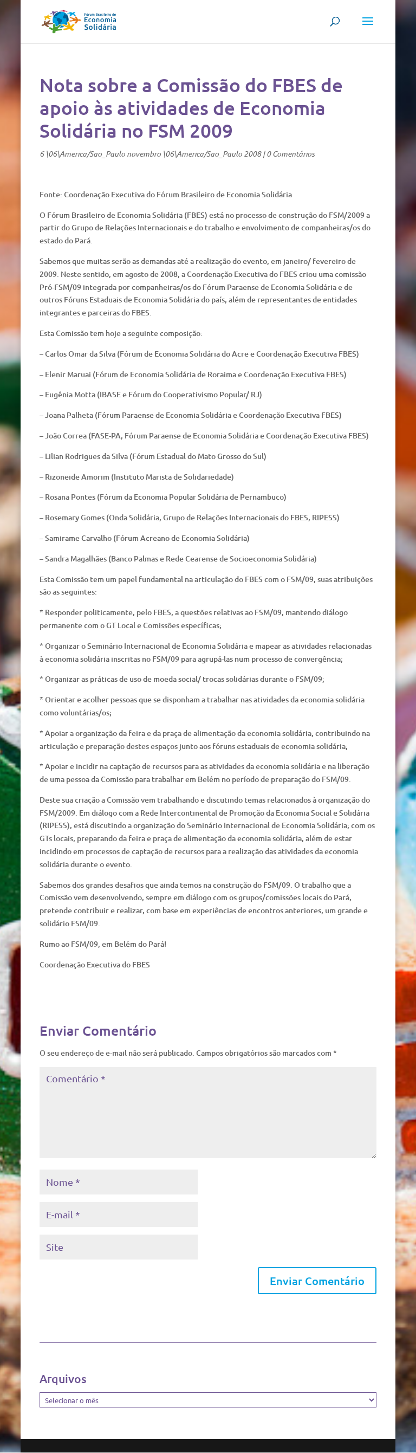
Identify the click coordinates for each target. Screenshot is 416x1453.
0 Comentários (290, 153)
